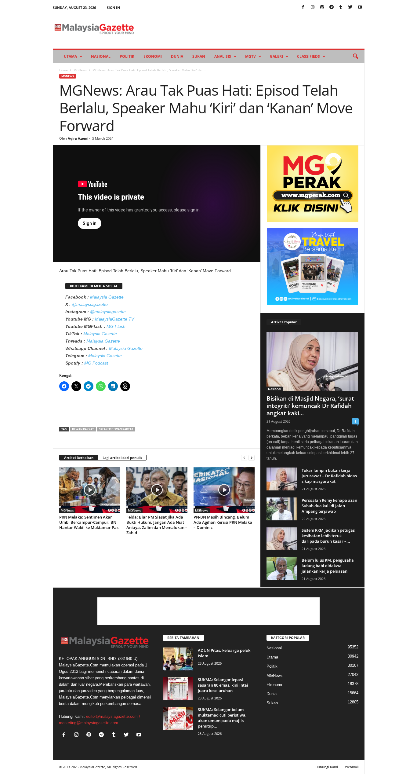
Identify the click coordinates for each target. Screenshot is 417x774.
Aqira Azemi (78, 138)
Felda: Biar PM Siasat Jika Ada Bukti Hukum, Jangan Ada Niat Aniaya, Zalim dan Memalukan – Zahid (156, 524)
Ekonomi (152, 56)
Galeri (276, 56)
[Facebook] (303, 7)
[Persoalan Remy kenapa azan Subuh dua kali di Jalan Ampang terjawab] (282, 508)
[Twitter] (350, 7)
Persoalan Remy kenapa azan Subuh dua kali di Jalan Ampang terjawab (329, 505)
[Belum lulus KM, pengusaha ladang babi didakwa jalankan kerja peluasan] (282, 568)
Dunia (177, 56)
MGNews (80, 70)
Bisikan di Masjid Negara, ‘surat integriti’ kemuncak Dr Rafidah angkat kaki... (310, 405)
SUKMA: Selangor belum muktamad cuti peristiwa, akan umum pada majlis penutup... (222, 718)
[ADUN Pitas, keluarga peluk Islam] (178, 658)
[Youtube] (360, 7)
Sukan (198, 56)
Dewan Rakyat (83, 429)
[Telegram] (331, 7)
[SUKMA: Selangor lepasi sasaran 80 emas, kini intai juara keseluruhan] (178, 688)
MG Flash (116, 326)
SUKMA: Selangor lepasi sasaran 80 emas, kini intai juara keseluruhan (223, 685)
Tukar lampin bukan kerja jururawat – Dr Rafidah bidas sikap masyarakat (329, 476)
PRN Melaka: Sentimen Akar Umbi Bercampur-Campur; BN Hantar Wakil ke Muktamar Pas (88, 522)
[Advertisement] (156, 411)
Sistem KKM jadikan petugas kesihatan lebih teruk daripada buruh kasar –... (328, 535)
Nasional (101, 56)
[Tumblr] (341, 7)
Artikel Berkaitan (78, 457)
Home (63, 70)
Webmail (352, 767)
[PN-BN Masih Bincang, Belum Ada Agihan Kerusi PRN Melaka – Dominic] (224, 490)
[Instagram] (312, 7)
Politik (127, 56)
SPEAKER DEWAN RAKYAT (116, 429)
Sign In (113, 7)
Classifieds (308, 56)
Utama (70, 56)
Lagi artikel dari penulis (122, 457)
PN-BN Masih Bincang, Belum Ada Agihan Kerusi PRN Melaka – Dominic (223, 522)
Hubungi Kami (326, 767)
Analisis (222, 56)
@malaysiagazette (90, 304)
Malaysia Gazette (107, 297)
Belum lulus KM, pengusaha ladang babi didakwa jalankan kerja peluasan (328, 565)
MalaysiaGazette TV (114, 319)
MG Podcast (96, 363)
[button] (355, 56)
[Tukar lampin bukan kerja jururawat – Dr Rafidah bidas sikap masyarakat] (282, 479)
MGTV (250, 56)
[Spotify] (322, 7)
